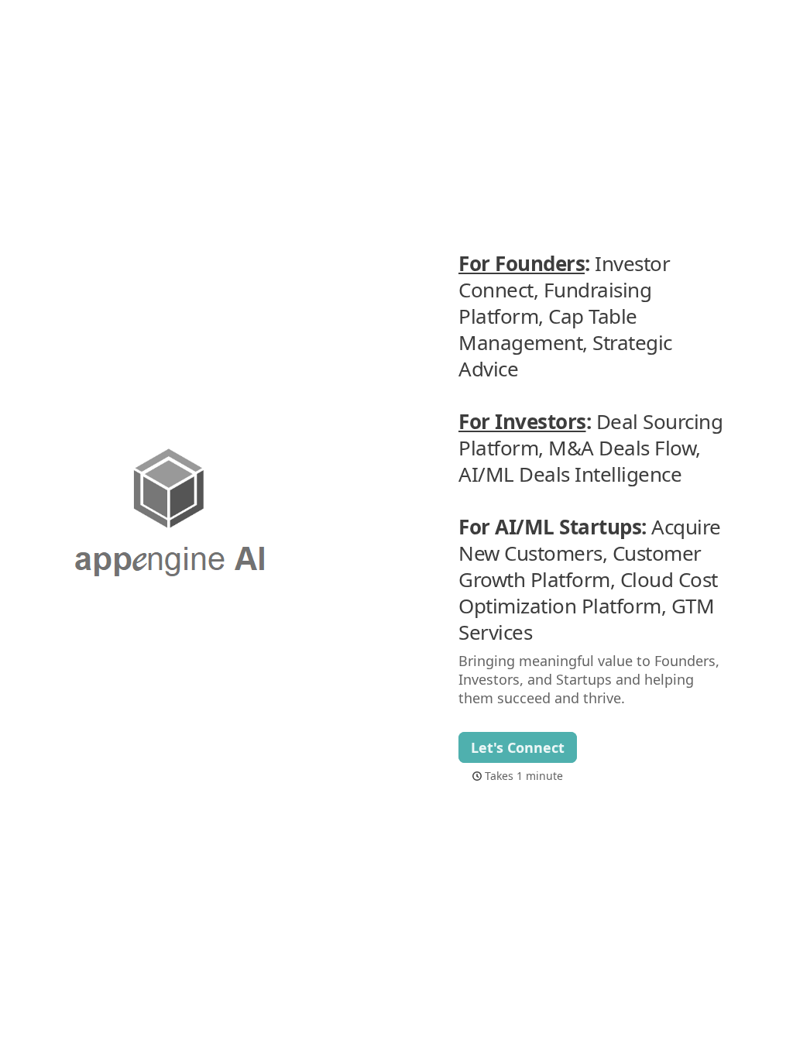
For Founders (521, 263)
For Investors (522, 421)
